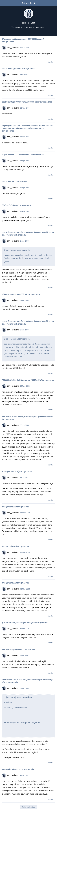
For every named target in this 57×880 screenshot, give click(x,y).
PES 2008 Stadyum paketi (12, 649)
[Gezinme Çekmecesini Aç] (2, 3)
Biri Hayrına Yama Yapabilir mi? (15, 294)
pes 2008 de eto (8, 181)
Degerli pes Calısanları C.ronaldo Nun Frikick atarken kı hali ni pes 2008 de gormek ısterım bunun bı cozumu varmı (27, 127)
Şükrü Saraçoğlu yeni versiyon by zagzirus (19, 622)
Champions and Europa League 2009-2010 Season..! (23, 39)
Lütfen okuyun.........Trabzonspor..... (16, 154)
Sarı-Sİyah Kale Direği (11, 471)
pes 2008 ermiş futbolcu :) (12, 68)
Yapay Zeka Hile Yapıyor (11, 769)
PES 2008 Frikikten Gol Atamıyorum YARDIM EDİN (22, 380)
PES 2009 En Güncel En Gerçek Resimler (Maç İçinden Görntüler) (27, 416)
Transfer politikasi (9, 507)
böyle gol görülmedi (10, 205)
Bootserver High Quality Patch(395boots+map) (21, 102)
